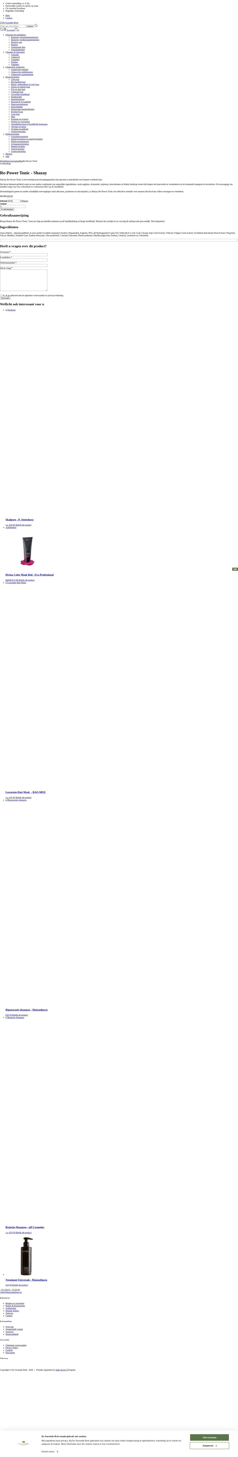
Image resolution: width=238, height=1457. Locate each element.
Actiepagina (11, 1308)
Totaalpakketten (18, 50)
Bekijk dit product (23, 525)
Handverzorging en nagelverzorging (26, 139)
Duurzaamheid (12, 1334)
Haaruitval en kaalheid (21, 102)
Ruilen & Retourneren (15, 1306)
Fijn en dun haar (18, 89)
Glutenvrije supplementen (22, 74)
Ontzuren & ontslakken (16, 35)
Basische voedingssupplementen (25, 40)
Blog (8, 15)
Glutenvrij (15, 57)
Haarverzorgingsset (19, 104)
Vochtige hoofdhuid (19, 129)
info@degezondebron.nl (11, 1292)
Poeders (14, 62)
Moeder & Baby (18, 146)
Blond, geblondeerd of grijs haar (25, 84)
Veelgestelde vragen (14, 1329)
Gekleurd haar (17, 92)
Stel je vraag (6, 268)
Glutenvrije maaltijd (19, 69)
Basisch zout (16, 42)
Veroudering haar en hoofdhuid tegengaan (29, 124)
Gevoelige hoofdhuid (20, 94)
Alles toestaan (209, 1437)
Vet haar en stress (18, 126)
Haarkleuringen (18, 99)
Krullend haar (17, 112)
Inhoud (3, 201)
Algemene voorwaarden (16, 1345)
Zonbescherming (18, 131)
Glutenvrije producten (15, 67)
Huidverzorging (12, 134)
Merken (9, 154)
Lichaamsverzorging (20, 144)
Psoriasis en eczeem (19, 119)
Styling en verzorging (20, 122)
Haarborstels (16, 97)
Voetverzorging (17, 149)
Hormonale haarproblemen (22, 109)
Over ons (9, 1327)
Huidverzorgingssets (20, 141)
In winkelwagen (7, 209)
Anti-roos (15, 79)
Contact (9, 18)
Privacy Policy (12, 1348)
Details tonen (48, 1451)
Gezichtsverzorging (19, 136)
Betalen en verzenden (15, 1303)
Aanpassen (208, 1445)
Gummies (15, 59)
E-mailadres (6, 257)
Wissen (25, 201)
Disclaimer (10, 1353)
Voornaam (5, 252)
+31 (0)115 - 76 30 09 (10, 1290)
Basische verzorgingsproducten (24, 37)
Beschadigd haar (18, 82)
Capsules (15, 54)
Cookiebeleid (112, 1444)
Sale (7, 156)
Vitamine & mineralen (15, 52)
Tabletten (15, 64)
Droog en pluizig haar (20, 87)
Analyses (9, 1332)
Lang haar (15, 114)
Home (2, 161)
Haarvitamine (17, 107)
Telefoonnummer (8, 263)
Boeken (14, 45)
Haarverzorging (12, 77)
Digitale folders (12, 1311)
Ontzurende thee (18, 47)
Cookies (9, 1350)
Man (13, 117)
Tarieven (9, 1313)
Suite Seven (61, 1370)
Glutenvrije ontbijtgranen (22, 72)
